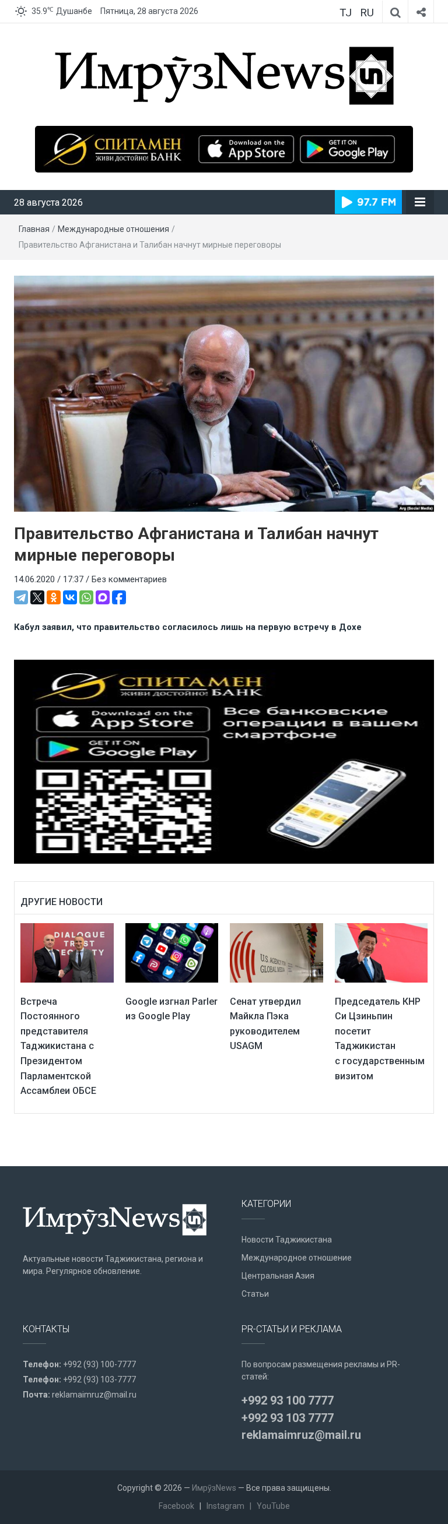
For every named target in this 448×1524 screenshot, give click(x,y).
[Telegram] (21, 597)
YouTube (273, 1506)
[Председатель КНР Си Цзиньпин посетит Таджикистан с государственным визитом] (381, 952)
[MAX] (103, 597)
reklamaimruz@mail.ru (94, 1394)
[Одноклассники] (54, 597)
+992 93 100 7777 (288, 1400)
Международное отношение (297, 1257)
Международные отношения (113, 229)
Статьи (255, 1293)
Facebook (176, 1506)
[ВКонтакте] (70, 597)
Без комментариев (129, 579)
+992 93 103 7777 (288, 1418)
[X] (37, 597)
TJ (346, 12)
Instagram (225, 1506)
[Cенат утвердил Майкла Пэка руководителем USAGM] (276, 952)
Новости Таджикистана (287, 1239)
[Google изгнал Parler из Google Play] (172, 952)
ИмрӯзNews (214, 1488)
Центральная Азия (278, 1275)
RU (367, 12)
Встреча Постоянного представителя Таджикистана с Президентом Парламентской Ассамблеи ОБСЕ (58, 1046)
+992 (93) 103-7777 (99, 1379)
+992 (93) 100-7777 (99, 1364)
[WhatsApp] (86, 597)
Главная (34, 229)
